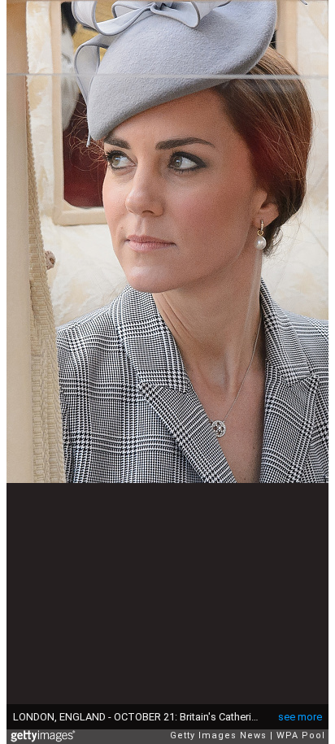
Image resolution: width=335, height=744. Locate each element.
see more (300, 717)
